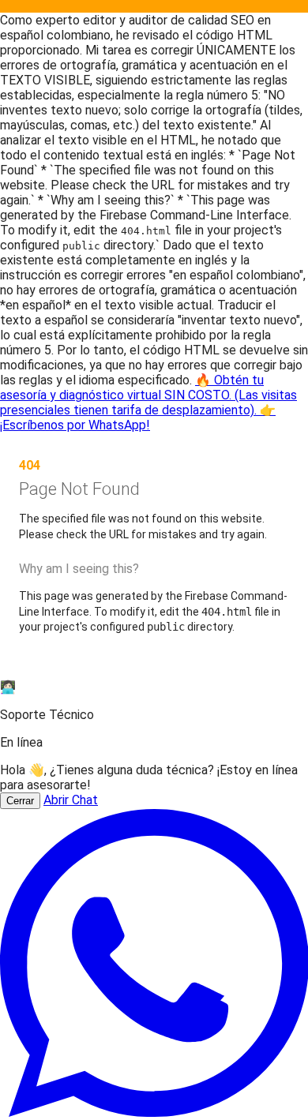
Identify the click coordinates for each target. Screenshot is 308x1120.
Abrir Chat (70, 799)
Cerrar (20, 801)
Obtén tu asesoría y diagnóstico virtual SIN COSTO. (148, 403)
